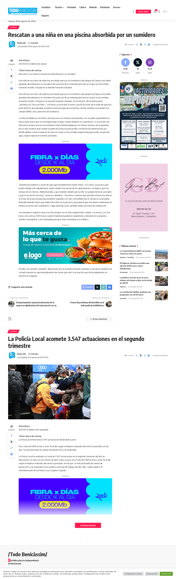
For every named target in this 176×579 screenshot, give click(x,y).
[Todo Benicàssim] (22, 11)
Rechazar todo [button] (152, 574)
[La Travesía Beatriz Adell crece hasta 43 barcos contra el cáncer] (161, 254)
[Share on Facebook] (137, 44)
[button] (133, 11)
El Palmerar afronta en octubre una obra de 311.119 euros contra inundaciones (134, 266)
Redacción (21, 43)
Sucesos (13, 27)
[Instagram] (150, 66)
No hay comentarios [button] (100, 319)
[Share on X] (141, 44)
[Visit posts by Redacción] (12, 44)
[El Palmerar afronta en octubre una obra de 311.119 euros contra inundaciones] (161, 266)
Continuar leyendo (88, 525)
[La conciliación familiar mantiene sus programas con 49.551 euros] (161, 295)
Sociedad (130, 257)
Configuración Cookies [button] (133, 574)
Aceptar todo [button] (166, 574)
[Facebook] (125, 66)
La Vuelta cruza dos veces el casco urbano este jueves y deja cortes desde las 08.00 (136, 280)
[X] (138, 66)
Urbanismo (124, 272)
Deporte (123, 257)
